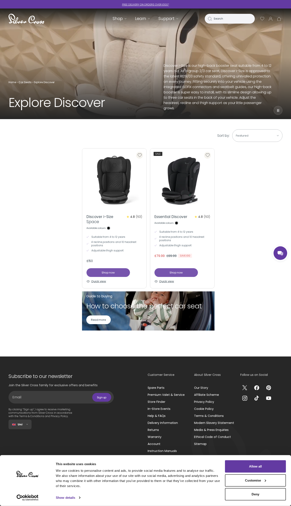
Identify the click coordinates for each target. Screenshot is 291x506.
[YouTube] (268, 398)
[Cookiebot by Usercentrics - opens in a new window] (27, 498)
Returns (153, 430)
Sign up (102, 397)
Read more (98, 320)
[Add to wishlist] (139, 155)
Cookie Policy (204, 409)
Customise (253, 480)
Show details (65, 497)
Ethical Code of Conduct (212, 437)
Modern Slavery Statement (214, 423)
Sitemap (200, 444)
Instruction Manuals (162, 451)
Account (154, 444)
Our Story (201, 388)
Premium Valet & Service (166, 395)
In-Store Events (159, 409)
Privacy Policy (204, 402)
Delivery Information (163, 423)
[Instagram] (244, 398)
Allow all (255, 466)
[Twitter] (244, 387)
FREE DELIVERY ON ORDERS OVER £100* (145, 4)
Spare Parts (156, 388)
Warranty (154, 437)
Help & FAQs (157, 416)
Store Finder (156, 402)
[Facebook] (256, 387)
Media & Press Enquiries (211, 430)
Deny (255, 494)
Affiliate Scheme (206, 395)
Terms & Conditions (209, 416)
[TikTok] (256, 398)
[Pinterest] (268, 387)
